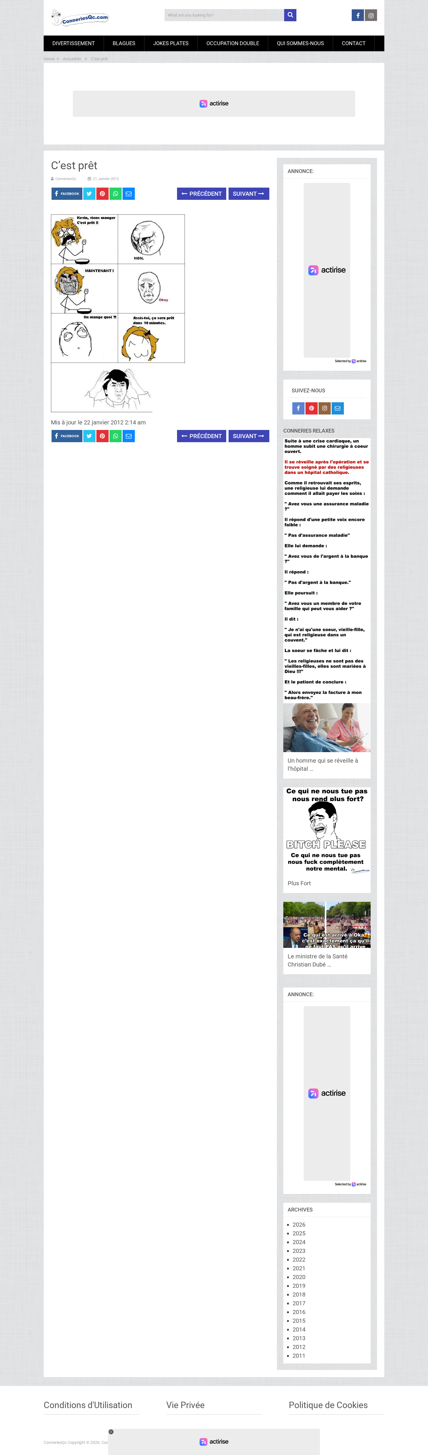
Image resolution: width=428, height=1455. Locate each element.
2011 (299, 1355)
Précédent (205, 193)
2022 (299, 1259)
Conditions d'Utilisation (88, 1405)
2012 (299, 1346)
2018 (299, 1294)
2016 (299, 1311)
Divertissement (73, 43)
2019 (299, 1285)
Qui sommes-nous (300, 43)
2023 (299, 1250)
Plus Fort (299, 883)
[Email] (338, 408)
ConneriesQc (66, 179)
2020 (299, 1277)
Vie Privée (185, 1405)
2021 (299, 1268)
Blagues (124, 43)
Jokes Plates (171, 43)
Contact (354, 43)
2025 (299, 1233)
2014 (299, 1329)
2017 (299, 1303)
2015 (299, 1320)
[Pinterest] (311, 408)
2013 (299, 1338)
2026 (299, 1224)
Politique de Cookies (328, 1405)
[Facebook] (298, 408)
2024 (299, 1242)
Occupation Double (232, 43)
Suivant (245, 193)
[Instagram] (325, 408)
